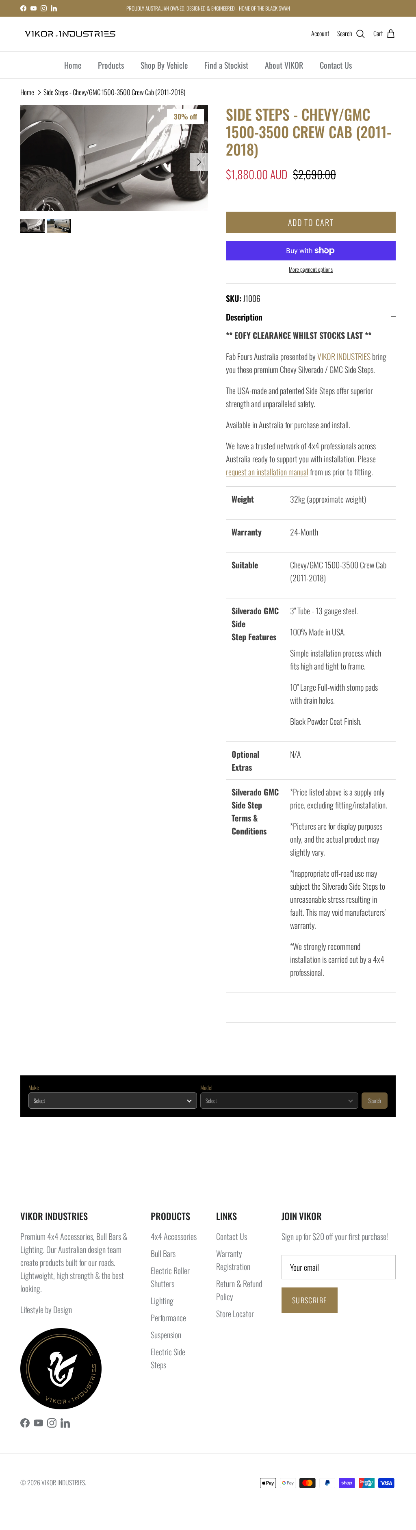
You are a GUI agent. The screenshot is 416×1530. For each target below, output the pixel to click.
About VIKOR (284, 65)
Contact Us (336, 65)
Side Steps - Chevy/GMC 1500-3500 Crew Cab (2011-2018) (114, 92)
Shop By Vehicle (164, 65)
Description (244, 317)
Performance (168, 1317)
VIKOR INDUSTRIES (343, 356)
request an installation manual (267, 472)
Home (72, 65)
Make (33, 1088)
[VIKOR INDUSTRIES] (70, 34)
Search (374, 1100)
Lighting (162, 1300)
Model (206, 1088)
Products (111, 65)
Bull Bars (163, 1253)
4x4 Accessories (174, 1236)
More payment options (311, 269)
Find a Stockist (226, 65)
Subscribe (309, 1300)
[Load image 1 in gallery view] (114, 158)
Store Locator (235, 1313)
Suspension (166, 1334)
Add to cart (311, 222)
